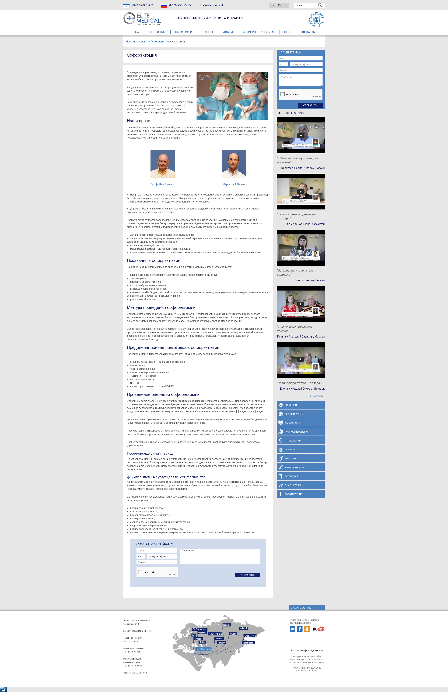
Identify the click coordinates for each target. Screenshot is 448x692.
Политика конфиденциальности (307, 650)
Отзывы (207, 32)
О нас (137, 32)
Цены (288, 32)
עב (286, 5)
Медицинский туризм (258, 32)
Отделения (157, 32)
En (273, 5)
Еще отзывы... (317, 396)
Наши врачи (183, 32)
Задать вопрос (301, 607)
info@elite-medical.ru (212, 5)
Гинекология (157, 41)
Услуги (228, 32)
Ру (279, 5)
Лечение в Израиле (137, 41)
